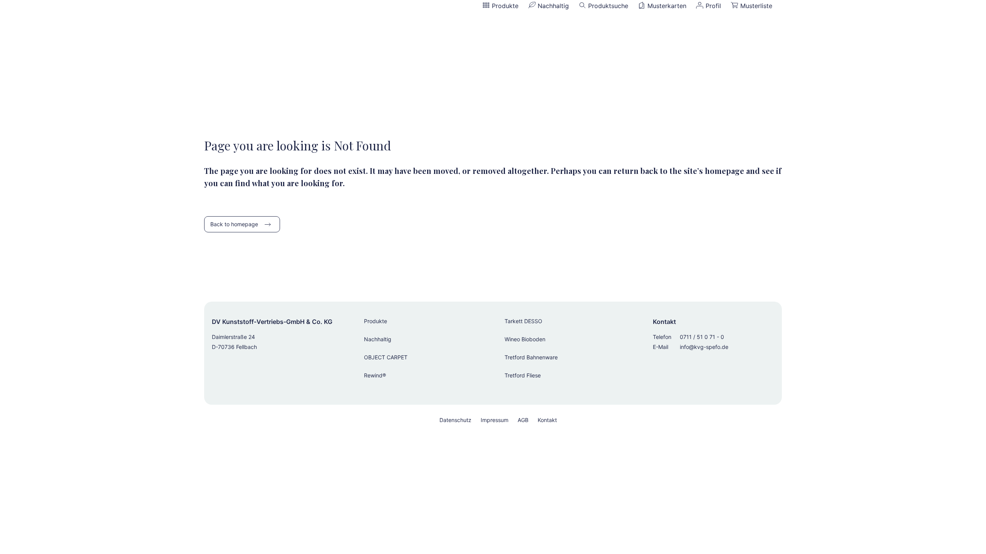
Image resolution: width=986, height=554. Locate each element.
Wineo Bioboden (525, 339)
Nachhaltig (377, 339)
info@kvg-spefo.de (704, 347)
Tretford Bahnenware (531, 357)
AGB (523, 420)
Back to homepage (234, 224)
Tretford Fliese (523, 375)
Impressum (494, 420)
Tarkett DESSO (523, 321)
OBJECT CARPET (385, 357)
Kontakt (547, 420)
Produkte (375, 321)
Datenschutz (455, 420)
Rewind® (375, 375)
